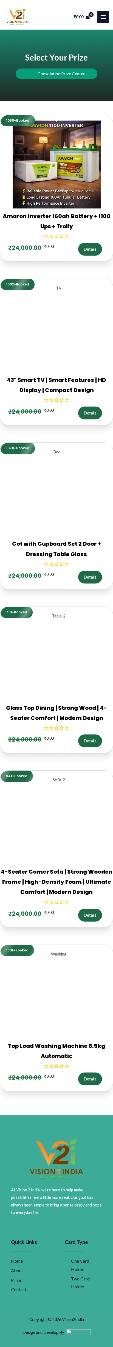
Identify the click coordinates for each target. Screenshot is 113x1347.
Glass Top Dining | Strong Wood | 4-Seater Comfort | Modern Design (56, 713)
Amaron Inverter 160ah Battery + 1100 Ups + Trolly (57, 221)
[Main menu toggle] (103, 16)
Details (90, 249)
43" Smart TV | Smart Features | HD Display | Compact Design (56, 385)
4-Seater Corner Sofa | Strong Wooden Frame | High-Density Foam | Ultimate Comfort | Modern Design (56, 882)
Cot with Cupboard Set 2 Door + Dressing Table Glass (56, 549)
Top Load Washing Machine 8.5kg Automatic (56, 1051)
